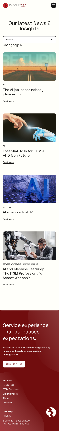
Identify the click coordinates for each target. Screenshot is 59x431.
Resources (8, 384)
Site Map (8, 411)
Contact (7, 402)
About (6, 398)
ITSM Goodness (11, 389)
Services (7, 380)
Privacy (7, 415)
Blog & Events (10, 393)
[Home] (15, 5)
